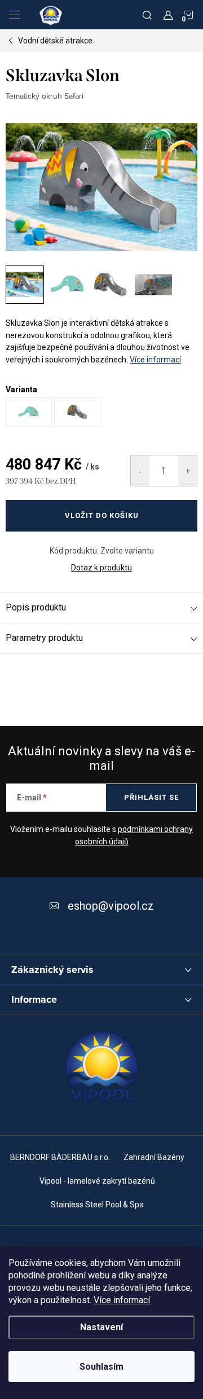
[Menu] (14, 14)
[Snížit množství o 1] (140, 470)
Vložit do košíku (102, 515)
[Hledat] (147, 14)
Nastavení (101, 1327)
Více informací (122, 1300)
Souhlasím (101, 1366)
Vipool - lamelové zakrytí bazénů (97, 1180)
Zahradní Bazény (153, 1157)
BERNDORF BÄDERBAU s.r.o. (60, 1157)
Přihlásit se (151, 797)
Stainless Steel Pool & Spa (97, 1204)
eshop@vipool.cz (111, 906)
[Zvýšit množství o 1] (187, 470)
